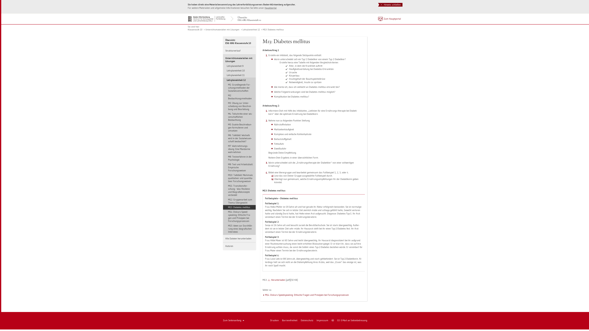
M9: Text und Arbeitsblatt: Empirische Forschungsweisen (240, 167)
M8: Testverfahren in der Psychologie (240, 158)
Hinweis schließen (392, 4)
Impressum (322, 320)
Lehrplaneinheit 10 (236, 70)
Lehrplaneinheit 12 (251, 29)
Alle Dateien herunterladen (238, 238)
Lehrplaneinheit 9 (235, 66)
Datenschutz (307, 320)
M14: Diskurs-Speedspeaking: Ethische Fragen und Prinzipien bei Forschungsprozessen (239, 216)
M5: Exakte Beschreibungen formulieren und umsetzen (240, 127)
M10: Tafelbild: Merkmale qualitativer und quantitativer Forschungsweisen (240, 178)
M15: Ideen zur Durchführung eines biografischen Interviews (240, 228)
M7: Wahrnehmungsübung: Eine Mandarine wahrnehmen (239, 149)
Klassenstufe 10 (195, 29)
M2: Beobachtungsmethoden (240, 97)
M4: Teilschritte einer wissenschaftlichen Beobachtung (240, 116)
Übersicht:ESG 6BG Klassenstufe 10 (249, 18)
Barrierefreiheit (289, 320)
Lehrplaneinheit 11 (236, 75)
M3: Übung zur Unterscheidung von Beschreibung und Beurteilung (239, 106)
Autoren (229, 246)
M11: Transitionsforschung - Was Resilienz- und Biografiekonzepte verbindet (239, 190)
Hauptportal (271, 7)
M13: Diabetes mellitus (273, 29)
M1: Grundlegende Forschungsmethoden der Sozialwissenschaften (239, 87)
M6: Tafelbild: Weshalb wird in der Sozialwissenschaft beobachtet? (240, 138)
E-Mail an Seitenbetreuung (354, 320)
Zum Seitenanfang (232, 320)
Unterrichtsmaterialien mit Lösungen (222, 29)
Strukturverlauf (232, 50)
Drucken (274, 320)
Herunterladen (278, 279)
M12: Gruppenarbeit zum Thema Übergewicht (240, 201)
